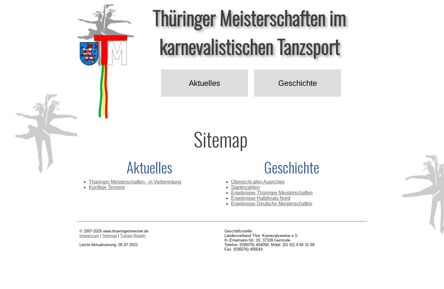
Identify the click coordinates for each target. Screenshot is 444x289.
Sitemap (109, 235)
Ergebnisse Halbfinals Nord (260, 198)
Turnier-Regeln (133, 235)
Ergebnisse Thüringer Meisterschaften (272, 192)
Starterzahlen (245, 187)
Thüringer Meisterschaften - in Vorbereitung (135, 181)
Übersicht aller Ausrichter (258, 181)
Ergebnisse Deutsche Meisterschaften (271, 203)
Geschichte (297, 83)
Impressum (89, 235)
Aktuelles (204, 83)
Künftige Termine (107, 187)
